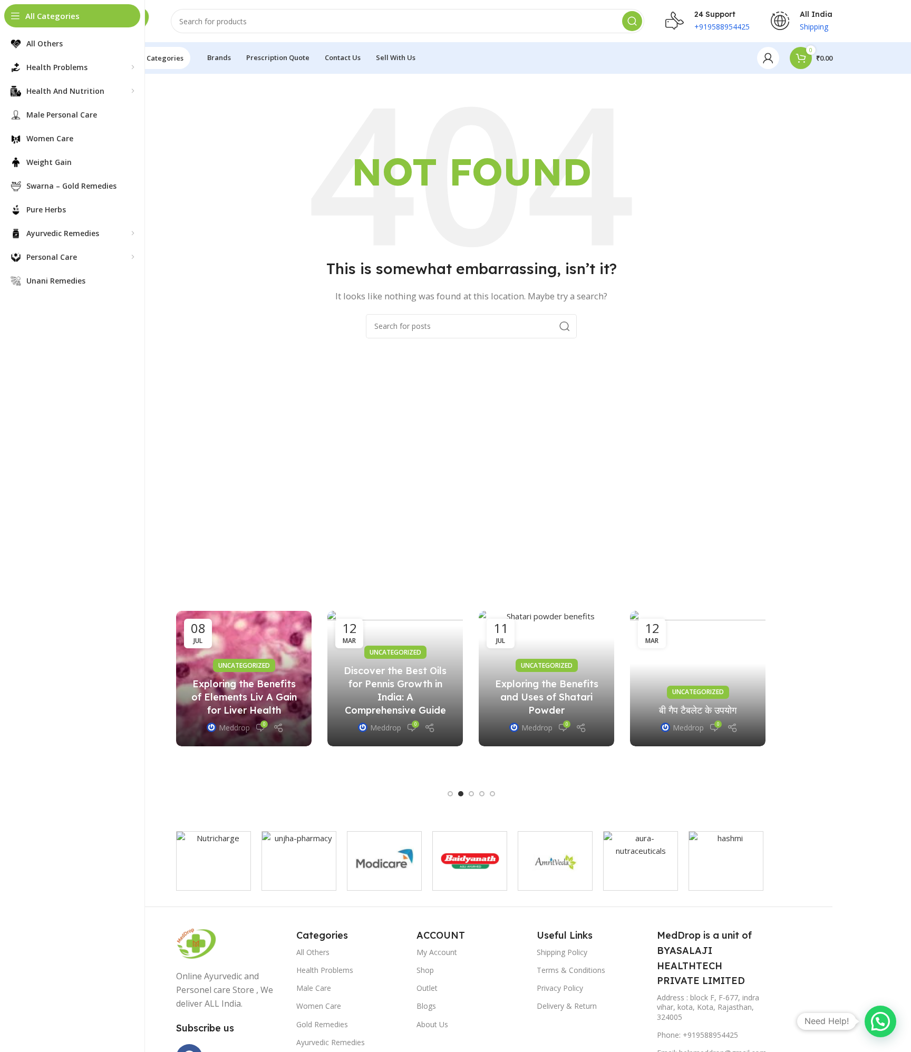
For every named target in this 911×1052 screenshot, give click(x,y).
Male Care (313, 988)
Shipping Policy (562, 952)
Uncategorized (280, 659)
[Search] (632, 21)
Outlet (427, 988)
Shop (425, 970)
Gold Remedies (322, 1024)
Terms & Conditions (571, 970)
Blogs (426, 1006)
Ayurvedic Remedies (330, 1042)
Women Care (318, 1006)
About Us (432, 1024)
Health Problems (324, 970)
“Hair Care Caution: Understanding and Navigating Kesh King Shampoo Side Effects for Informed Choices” (431, 684)
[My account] (768, 58)
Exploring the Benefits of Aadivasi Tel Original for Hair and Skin (582, 719)
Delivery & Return (567, 1006)
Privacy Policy (560, 988)
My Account (436, 952)
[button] (450, 794)
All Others (312, 952)
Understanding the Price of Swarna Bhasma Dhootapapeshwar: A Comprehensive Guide (280, 706)
